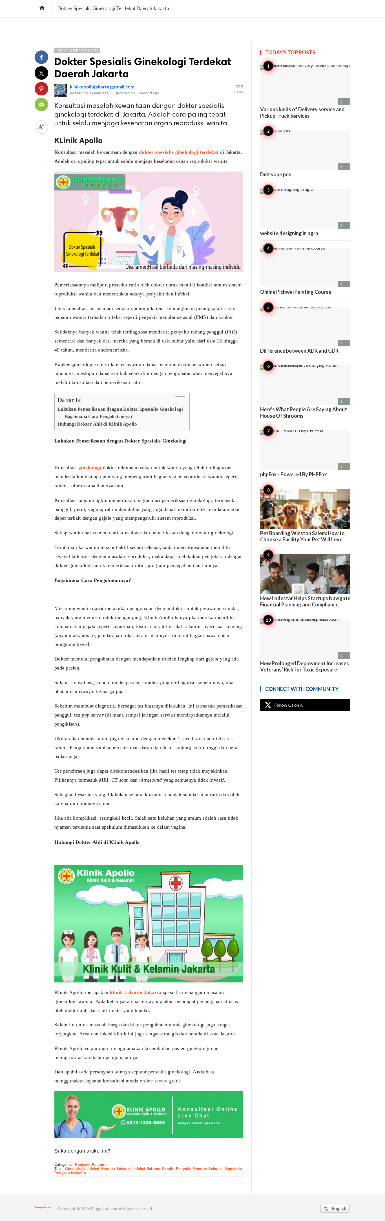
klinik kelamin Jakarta (135, 992)
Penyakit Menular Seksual (199, 1169)
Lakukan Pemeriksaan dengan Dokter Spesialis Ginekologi (120, 409)
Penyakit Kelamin (91, 1164)
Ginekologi (75, 1169)
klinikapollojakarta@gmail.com (102, 86)
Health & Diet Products (77, 50)
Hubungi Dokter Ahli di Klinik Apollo (97, 424)
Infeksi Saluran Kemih (153, 1169)
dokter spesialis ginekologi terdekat (179, 152)
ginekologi (89, 467)
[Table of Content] (180, 396)
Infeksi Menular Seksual (109, 1169)
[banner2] (148, 1094)
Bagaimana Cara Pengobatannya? (99, 416)
